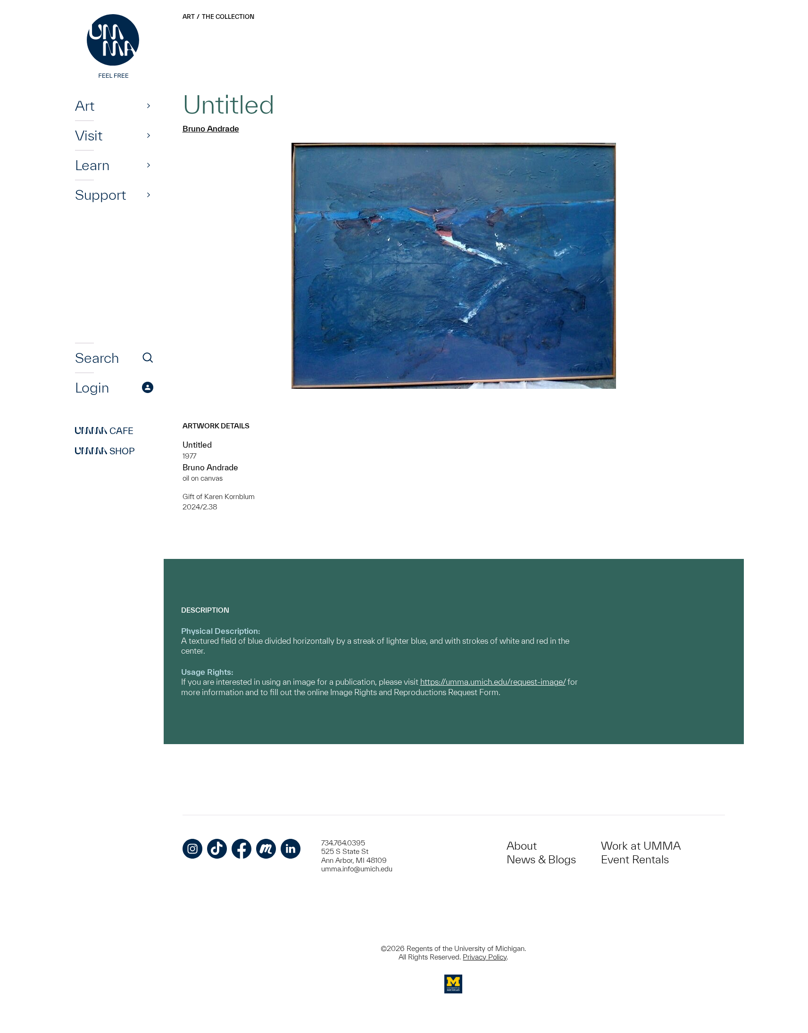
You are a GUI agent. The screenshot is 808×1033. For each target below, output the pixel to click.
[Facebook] (241, 849)
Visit (88, 135)
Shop (105, 451)
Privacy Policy (485, 957)
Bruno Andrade (211, 128)
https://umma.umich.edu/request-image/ (493, 681)
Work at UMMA (641, 845)
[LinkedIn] (290, 849)
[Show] (148, 105)
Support (100, 195)
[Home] (114, 47)
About (522, 845)
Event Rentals (635, 859)
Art (84, 106)
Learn (92, 165)
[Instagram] (192, 849)
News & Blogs (541, 859)
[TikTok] (217, 849)
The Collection (228, 16)
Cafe (104, 431)
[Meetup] (266, 849)
